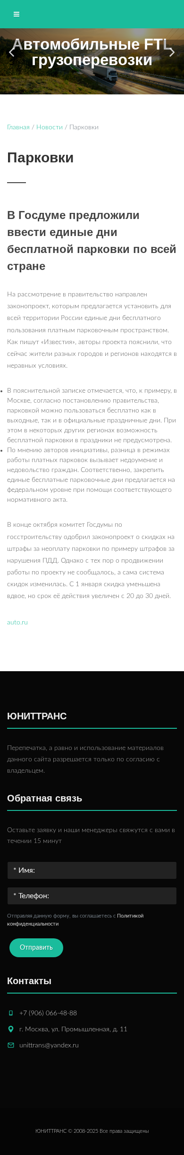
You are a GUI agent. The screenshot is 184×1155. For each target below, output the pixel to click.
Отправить (36, 947)
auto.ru (17, 622)
